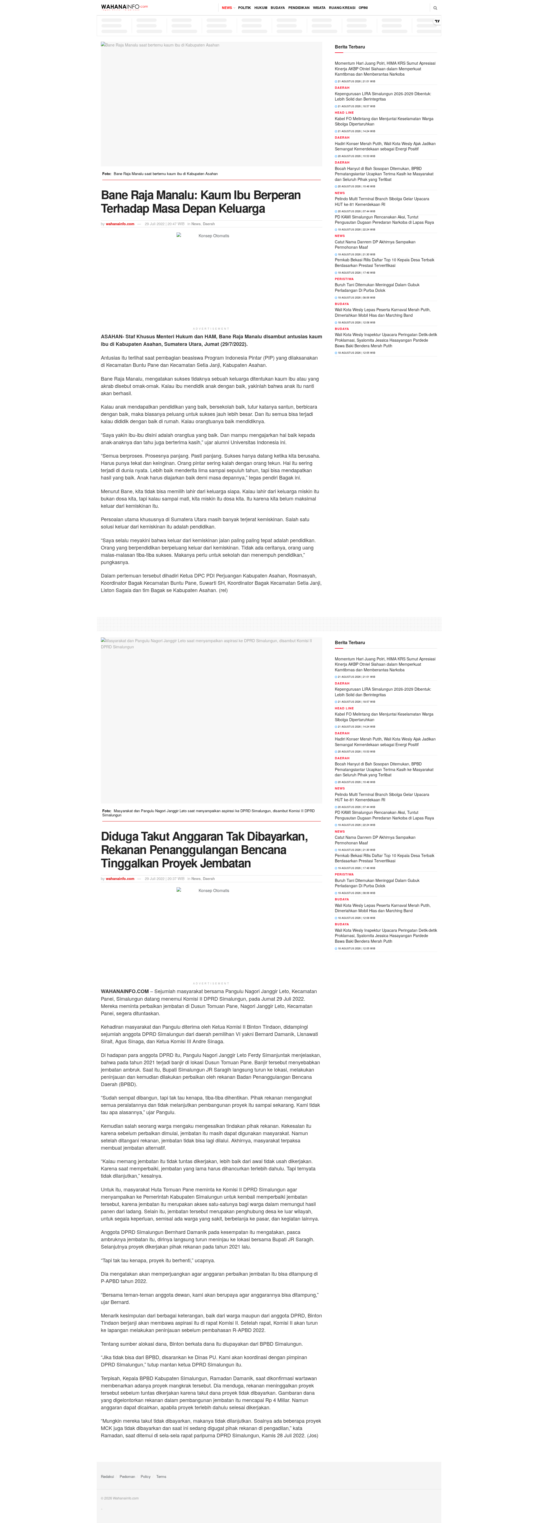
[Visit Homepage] (124, 7)
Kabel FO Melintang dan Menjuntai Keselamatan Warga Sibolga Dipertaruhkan (384, 121)
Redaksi (107, 1476)
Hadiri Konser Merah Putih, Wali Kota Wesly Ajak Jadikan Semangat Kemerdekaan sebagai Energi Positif (385, 146)
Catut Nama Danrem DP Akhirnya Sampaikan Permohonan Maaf (375, 244)
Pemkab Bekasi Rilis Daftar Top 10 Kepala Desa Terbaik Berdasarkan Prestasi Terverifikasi (384, 262)
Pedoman (127, 1476)
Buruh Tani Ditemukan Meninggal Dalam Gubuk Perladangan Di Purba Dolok (377, 287)
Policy (146, 1476)
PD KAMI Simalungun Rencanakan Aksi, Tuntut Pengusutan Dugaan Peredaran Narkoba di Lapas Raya (384, 219)
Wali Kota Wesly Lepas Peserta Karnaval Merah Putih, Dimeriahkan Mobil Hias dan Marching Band (383, 312)
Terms (161, 1476)
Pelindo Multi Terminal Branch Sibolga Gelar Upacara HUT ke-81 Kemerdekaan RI (382, 201)
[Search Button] (435, 7)
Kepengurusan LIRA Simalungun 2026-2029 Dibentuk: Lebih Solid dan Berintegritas (383, 96)
